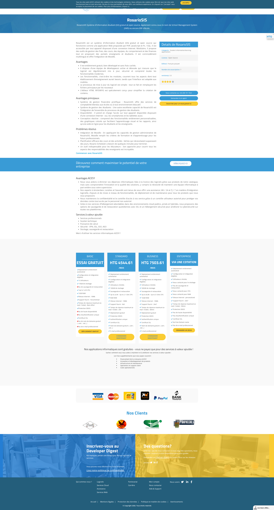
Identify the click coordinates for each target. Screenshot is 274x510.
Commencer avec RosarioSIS (89, 153)
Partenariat (132, 482)
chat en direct (162, 457)
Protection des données (128, 502)
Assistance (101, 489)
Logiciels (100, 482)
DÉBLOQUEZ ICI (181, 163)
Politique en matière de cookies (154, 502)
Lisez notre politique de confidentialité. (105, 470)
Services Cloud (103, 485)
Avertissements (176, 502)
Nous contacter (155, 485)
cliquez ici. (126, 6)
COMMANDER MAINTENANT (121, 337)
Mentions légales (107, 502)
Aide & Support (155, 489)
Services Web (102, 492)
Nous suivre (175, 482)
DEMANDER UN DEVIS (184, 330)
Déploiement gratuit (90, 331)
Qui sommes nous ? (84, 482)
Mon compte (154, 482)
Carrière (131, 485)
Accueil (94, 502)
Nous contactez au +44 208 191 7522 (179, 93)
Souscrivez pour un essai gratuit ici (178, 104)
